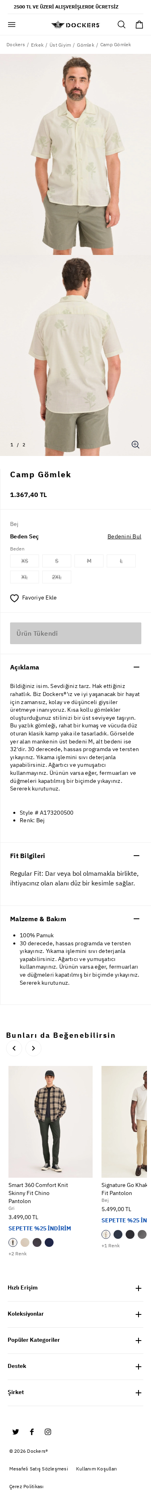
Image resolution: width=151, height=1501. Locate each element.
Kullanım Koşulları (96, 1469)
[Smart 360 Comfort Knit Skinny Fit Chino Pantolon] (50, 1122)
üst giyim (60, 45)
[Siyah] (130, 1234)
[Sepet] (139, 24)
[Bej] (25, 1242)
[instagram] (47, 1431)
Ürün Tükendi (37, 633)
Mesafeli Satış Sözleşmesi (38, 1469)
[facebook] (31, 1431)
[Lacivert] (49, 1242)
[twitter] (15, 1431)
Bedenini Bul (124, 536)
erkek (37, 45)
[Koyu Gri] (37, 1242)
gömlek (85, 45)
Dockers (15, 44)
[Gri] (13, 1242)
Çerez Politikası (26, 1486)
